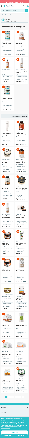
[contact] (24, 6)
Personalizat (21, 435)
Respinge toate (7, 435)
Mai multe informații (5, 428)
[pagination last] (23, 397)
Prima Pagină (5, 14)
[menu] (2, 6)
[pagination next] (19, 397)
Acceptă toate (14, 432)
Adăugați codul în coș (15, 2)
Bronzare (12, 14)
